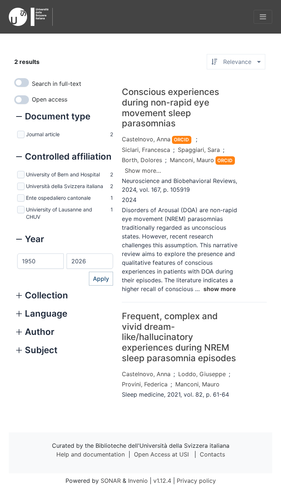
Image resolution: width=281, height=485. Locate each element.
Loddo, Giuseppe (202, 374)
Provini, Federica (145, 384)
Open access (49, 99)
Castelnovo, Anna (146, 139)
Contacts (212, 454)
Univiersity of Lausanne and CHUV (59, 213)
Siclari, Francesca (146, 149)
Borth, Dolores (142, 160)
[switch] (21, 82)
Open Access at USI (161, 454)
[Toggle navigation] (263, 17)
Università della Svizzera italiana (64, 186)
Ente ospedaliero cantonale (58, 198)
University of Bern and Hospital (63, 174)
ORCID (181, 139)
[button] (53, 117)
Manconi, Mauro (192, 160)
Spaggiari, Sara (199, 149)
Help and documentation (90, 454)
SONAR (111, 480)
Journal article (43, 134)
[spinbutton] (40, 261)
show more (219, 289)
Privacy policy (196, 480)
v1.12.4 (162, 480)
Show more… (143, 170)
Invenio (138, 480)
